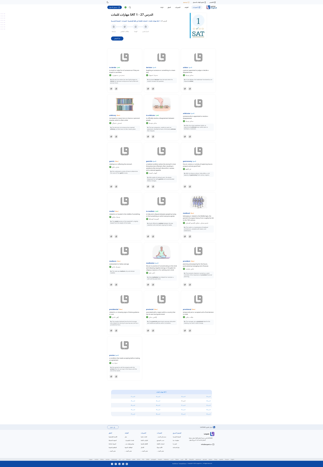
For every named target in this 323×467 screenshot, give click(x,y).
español (221, 459)
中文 (143, 459)
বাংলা (120, 459)
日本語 (147, 459)
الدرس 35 (183, 409)
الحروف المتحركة (112, 440)
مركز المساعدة (176, 447)
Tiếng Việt (191, 459)
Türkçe (215, 459)
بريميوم (185, 2)
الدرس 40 (208, 414)
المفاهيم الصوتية (113, 447)
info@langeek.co (206, 444)
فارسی (172, 459)
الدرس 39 (183, 414)
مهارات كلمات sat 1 (154, 21)
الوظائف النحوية (128, 447)
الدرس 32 (208, 405)
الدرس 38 (158, 414)
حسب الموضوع (160, 440)
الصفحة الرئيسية (115, 21)
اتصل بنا (175, 444)
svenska (107, 459)
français (227, 459)
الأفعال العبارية (144, 444)
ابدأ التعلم (117, 38)
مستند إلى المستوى (161, 437)
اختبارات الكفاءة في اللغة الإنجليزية (137, 21)
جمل (126, 437)
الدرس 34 (158, 409)
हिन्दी (186, 459)
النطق (110, 433)
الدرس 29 (133, 405)
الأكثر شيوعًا (159, 447)
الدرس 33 (133, 409)
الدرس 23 (183, 396)
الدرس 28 (208, 401)
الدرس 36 (208, 409)
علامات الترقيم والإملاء (129, 440)
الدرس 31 (183, 405)
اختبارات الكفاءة (160, 444)
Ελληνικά (128, 459)
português (153, 459)
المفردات (124, 21)
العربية (182, 459)
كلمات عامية (144, 437)
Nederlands (114, 459)
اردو (123, 459)
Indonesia (166, 459)
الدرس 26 (158, 401)
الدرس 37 (133, 414)
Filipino (177, 459)
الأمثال (142, 447)
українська (198, 459)
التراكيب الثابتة (144, 440)
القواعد (127, 433)
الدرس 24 (208, 396)
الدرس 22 (158, 396)
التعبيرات (143, 433)
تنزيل (111, 427)
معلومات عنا (176, 440)
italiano (210, 459)
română (96, 459)
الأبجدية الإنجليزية (113, 437)
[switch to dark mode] (107, 2)
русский (205, 459)
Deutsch (160, 459)
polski (133, 459)
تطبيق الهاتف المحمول (198, 2)
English (232, 459)
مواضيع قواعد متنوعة (129, 444)
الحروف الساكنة (112, 444)
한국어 (138, 459)
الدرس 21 (133, 396)
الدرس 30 (158, 405)
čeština (102, 459)
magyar (91, 459)
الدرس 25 (133, 401)
